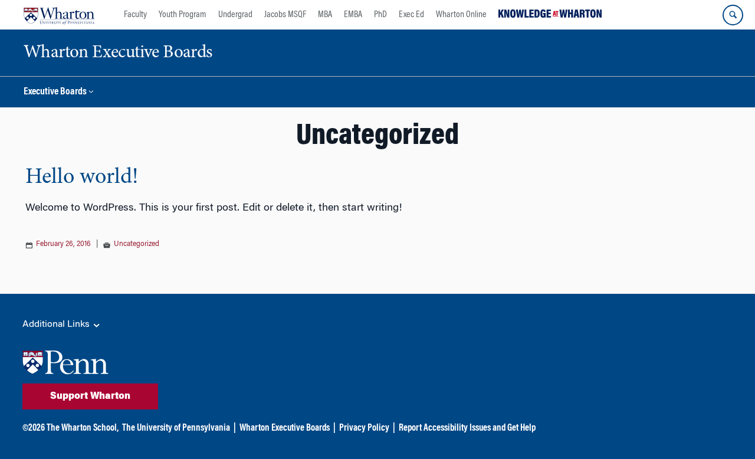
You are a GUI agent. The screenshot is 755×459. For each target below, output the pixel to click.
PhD (380, 14)
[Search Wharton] (733, 15)
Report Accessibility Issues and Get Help (467, 428)
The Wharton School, (83, 428)
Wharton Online (461, 14)
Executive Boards (55, 92)
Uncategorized (136, 244)
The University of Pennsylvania (176, 428)
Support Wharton (90, 396)
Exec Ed (411, 14)
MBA (325, 14)
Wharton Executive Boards (284, 428)
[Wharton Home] (59, 14)
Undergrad (235, 14)
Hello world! (81, 177)
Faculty (135, 14)
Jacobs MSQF (285, 14)
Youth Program (182, 14)
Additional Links (57, 324)
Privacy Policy (364, 428)
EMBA (353, 14)
